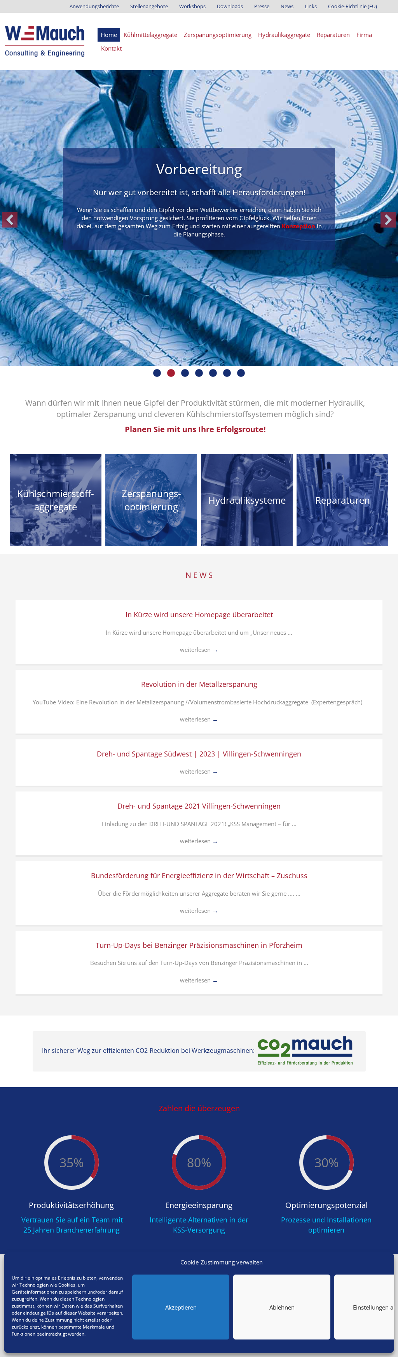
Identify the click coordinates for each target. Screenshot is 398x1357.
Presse (261, 6)
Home (109, 35)
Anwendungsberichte (94, 6)
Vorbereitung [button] (171, 373)
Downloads (230, 6)
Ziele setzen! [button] (157, 373)
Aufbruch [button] (185, 373)
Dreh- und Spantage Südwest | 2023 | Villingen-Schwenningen (199, 753)
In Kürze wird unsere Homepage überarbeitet (199, 614)
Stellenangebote (149, 6)
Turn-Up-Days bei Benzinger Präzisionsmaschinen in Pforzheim (199, 945)
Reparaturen (333, 35)
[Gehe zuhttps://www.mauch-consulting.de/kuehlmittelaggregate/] (55, 500)
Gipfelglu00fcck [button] (241, 373)
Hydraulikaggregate (284, 35)
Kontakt (111, 48)
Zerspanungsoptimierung (217, 35)
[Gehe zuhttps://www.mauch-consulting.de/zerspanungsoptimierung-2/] (151, 500)
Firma (364, 35)
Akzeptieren (181, 1307)
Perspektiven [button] (227, 373)
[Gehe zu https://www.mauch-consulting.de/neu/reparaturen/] (342, 500)
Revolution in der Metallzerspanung (199, 684)
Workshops (192, 6)
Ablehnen (282, 1307)
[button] (9, 220)
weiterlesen (199, 649)
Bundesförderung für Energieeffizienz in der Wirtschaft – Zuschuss (199, 875)
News (287, 6)
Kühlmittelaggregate (150, 35)
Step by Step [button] (213, 373)
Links (311, 6)
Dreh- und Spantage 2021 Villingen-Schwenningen (199, 806)
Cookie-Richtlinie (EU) (352, 6)
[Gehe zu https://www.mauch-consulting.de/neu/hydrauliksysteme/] (247, 500)
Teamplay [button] (199, 373)
